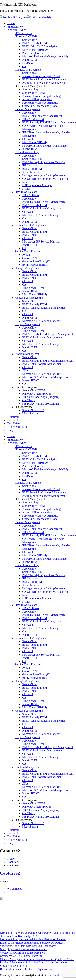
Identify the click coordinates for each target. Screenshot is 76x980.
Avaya (26, 254)
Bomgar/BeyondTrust (34, 264)
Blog (10, 430)
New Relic (28, 182)
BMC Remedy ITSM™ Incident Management (49, 122)
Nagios (26, 188)
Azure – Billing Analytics (37, 99)
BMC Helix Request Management (42, 337)
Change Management (27, 268)
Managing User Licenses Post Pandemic (23, 949)
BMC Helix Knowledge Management (44, 307)
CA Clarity (28, 400)
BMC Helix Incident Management (42, 115)
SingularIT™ (15, 26)
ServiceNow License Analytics (40, 102)
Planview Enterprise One (36, 393)
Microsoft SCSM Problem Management (45, 377)
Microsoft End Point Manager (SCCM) (45, 56)
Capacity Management (28, 69)
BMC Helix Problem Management (42, 363)
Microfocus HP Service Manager (41, 215)
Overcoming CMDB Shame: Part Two (22, 952)
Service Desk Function (28, 251)
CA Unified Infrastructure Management (45, 178)
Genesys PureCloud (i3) (36, 261)
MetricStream (30, 413)
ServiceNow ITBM (33, 92)
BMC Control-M (32, 168)
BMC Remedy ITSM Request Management (47, 334)
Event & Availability (27, 152)
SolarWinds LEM (32, 158)
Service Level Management (31, 225)
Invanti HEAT (30, 148)
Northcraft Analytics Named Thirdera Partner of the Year (33, 939)
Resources (13, 416)
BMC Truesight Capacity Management (44, 79)
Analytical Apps (16, 29)
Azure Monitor (30, 172)
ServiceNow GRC (33, 410)
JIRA (25, 370)
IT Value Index (23, 33)
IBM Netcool (30, 165)
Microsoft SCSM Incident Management (45, 145)
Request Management (27, 324)
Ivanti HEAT (29, 59)
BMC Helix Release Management (42, 208)
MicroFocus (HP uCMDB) (37, 49)
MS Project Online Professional (40, 403)
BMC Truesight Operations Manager (43, 162)
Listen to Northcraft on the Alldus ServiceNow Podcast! (32, 942)
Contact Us (13, 420)
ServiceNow (29, 39)
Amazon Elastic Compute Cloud (41, 76)
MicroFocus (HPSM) (34, 142)
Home (11, 23)
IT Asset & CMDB (26, 36)
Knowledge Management (29, 297)
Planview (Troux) (32, 53)
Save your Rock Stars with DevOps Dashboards (28, 945)
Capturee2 (13, 862)
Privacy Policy (53, 975)
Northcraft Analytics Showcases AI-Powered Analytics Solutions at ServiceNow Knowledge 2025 (37, 934)
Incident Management (27, 109)
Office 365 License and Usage (40, 105)
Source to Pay (30, 89)
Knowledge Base (17, 426)
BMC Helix (29, 234)
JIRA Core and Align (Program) (40, 397)
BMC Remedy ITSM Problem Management (47, 360)
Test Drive (13, 423)
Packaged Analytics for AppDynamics (44, 175)
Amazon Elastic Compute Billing (41, 96)
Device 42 (28, 62)
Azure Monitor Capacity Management (44, 82)
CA (24, 66)
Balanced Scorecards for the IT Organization (26, 969)
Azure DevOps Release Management (43, 201)
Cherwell (27, 139)
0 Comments (14, 888)
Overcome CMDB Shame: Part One (21, 955)
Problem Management (27, 354)
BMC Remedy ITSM (34, 43)
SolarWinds (29, 72)
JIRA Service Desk (33, 119)
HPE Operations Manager (37, 185)
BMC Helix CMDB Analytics (39, 46)
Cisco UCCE (30, 258)
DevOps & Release (26, 191)
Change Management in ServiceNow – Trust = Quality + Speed (37, 959)
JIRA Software (30, 195)
